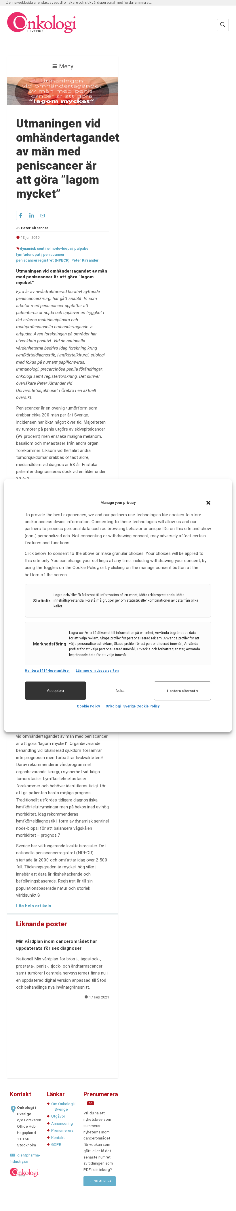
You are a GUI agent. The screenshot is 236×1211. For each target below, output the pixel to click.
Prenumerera (62, 1130)
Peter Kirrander (85, 260)
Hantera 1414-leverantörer (47, 671)
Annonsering (62, 1123)
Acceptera (55, 690)
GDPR (56, 1144)
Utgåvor (58, 1116)
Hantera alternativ (182, 691)
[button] (208, 503)
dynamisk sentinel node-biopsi (46, 248)
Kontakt (58, 1137)
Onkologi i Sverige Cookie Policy (132, 706)
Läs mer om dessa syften (97, 671)
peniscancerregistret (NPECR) (43, 260)
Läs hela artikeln (33, 905)
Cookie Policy (88, 706)
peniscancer (54, 254)
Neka (120, 690)
